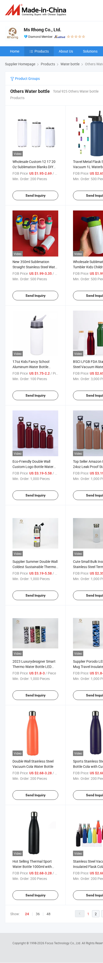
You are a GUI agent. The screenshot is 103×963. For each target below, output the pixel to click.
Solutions (90, 51)
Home (14, 51)
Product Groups (27, 78)
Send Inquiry (36, 195)
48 (48, 913)
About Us (66, 51)
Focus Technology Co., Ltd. (63, 943)
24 (27, 914)
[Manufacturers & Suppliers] (36, 10)
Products (41, 51)
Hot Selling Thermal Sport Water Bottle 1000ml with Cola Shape (32, 866)
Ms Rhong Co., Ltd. (42, 29)
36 (38, 913)
